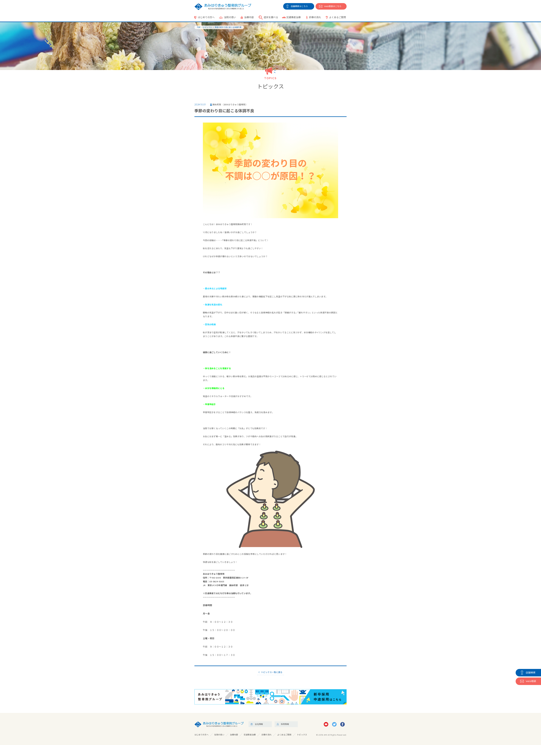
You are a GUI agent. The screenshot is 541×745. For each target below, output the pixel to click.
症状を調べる (271, 17)
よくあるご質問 (337, 17)
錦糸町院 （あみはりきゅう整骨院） (230, 104)
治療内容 (249, 17)
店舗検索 (531, 672)
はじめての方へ (206, 17)
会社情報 (259, 724)
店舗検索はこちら (299, 6)
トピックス (302, 734)
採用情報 (285, 724)
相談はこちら (332, 6)
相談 (531, 681)
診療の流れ (315, 17)
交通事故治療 (293, 17)
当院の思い (230, 17)
